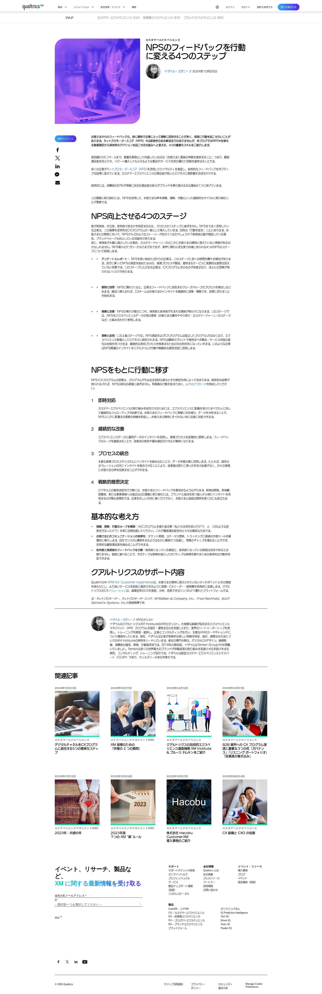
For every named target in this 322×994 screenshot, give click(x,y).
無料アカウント (65, 138)
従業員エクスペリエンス (184, 916)
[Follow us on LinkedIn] (84, 962)
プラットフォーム (177, 928)
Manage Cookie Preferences (254, 985)
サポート (245, 7)
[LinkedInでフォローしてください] (76, 962)
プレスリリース (211, 878)
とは (211, 870)
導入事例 (243, 870)
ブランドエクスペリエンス (185, 924)
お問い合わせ (210, 890)
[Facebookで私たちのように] (58, 962)
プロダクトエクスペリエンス (186, 920)
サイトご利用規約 (173, 984)
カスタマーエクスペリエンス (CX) (118, 17)
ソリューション (117, 590)
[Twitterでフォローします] (67, 962)
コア (178, 909)
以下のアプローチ (196, 384)
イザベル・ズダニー (121, 619)
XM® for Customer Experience (130, 582)
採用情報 (208, 886)
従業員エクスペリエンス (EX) (161, 17)
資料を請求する (265, 7)
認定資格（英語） (247, 882)
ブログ (69, 17)
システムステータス (178, 893)
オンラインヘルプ (177, 874)
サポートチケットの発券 (181, 870)
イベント (242, 878)
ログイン (230, 7)
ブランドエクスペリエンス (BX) (204, 17)
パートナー (209, 882)
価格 (134, 7)
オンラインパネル (230, 909)
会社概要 (208, 874)
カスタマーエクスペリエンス (186, 912)
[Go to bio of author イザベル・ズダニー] (155, 71)
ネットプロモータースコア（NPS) (127, 169)
